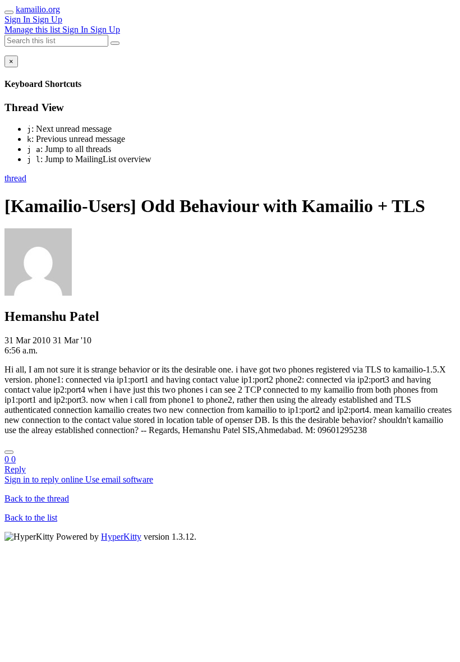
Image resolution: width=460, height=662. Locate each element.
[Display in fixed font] (8, 452)
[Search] (115, 43)
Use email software (119, 479)
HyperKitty (121, 536)
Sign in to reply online (44, 479)
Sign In (18, 19)
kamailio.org (38, 9)
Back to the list (30, 517)
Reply (15, 469)
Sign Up (47, 19)
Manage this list (33, 29)
